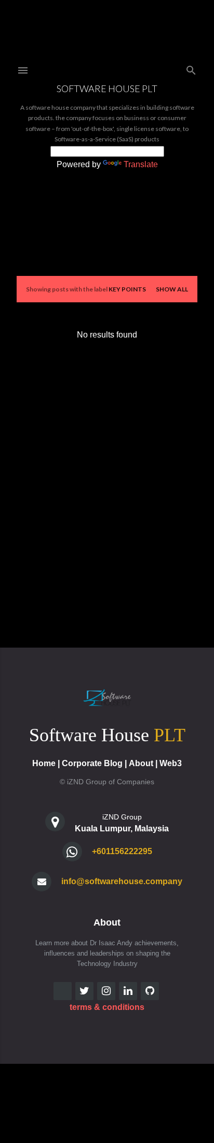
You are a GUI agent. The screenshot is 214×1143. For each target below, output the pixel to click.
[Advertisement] (107, 473)
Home (44, 763)
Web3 (170, 763)
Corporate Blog (92, 763)
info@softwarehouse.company (121, 881)
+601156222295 (122, 851)
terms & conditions (107, 1007)
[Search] (191, 68)
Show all (172, 289)
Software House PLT (107, 88)
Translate (141, 164)
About (141, 763)
